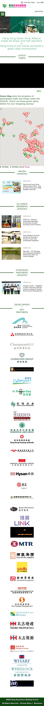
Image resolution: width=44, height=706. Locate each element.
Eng (38, 2)
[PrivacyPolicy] (26, 703)
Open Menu (2, 14)
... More (39, 91)
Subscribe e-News (29, 2)
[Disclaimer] (37, 703)
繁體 (42, 2)
